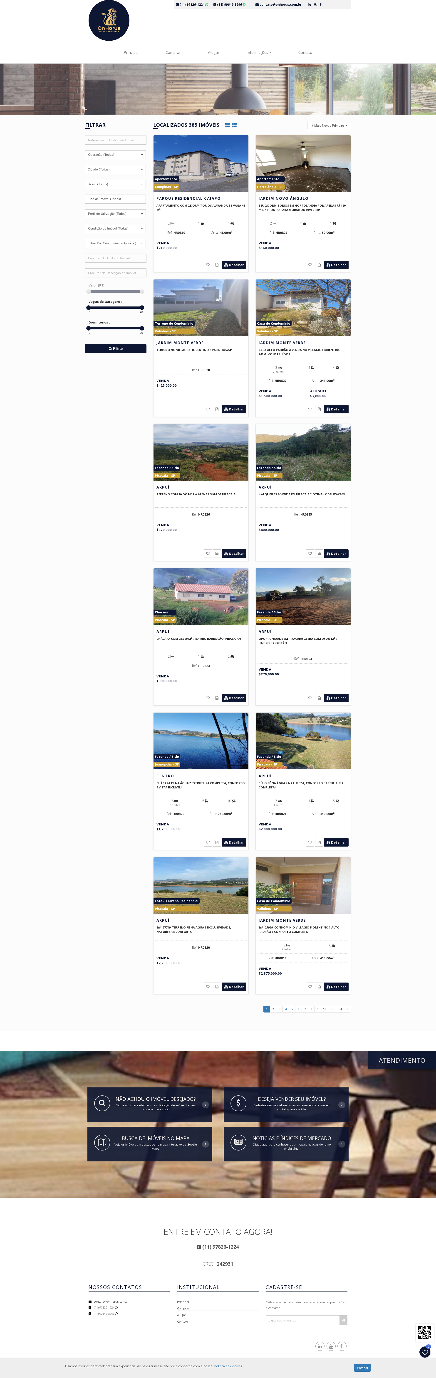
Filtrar (117, 349)
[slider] (88, 291)
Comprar (173, 52)
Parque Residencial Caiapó (188, 198)
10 (324, 1009)
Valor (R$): (97, 285)
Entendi (362, 1368)
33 (340, 1009)
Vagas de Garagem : (105, 301)
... (332, 1009)
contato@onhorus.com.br (111, 1301)
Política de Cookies (228, 1366)
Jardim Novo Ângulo (284, 198)
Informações (258, 52)
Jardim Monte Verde (180, 342)
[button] (115, 154)
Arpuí (163, 487)
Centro (165, 775)
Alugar (213, 52)
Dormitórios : (99, 322)
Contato (305, 52)
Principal (131, 52)
